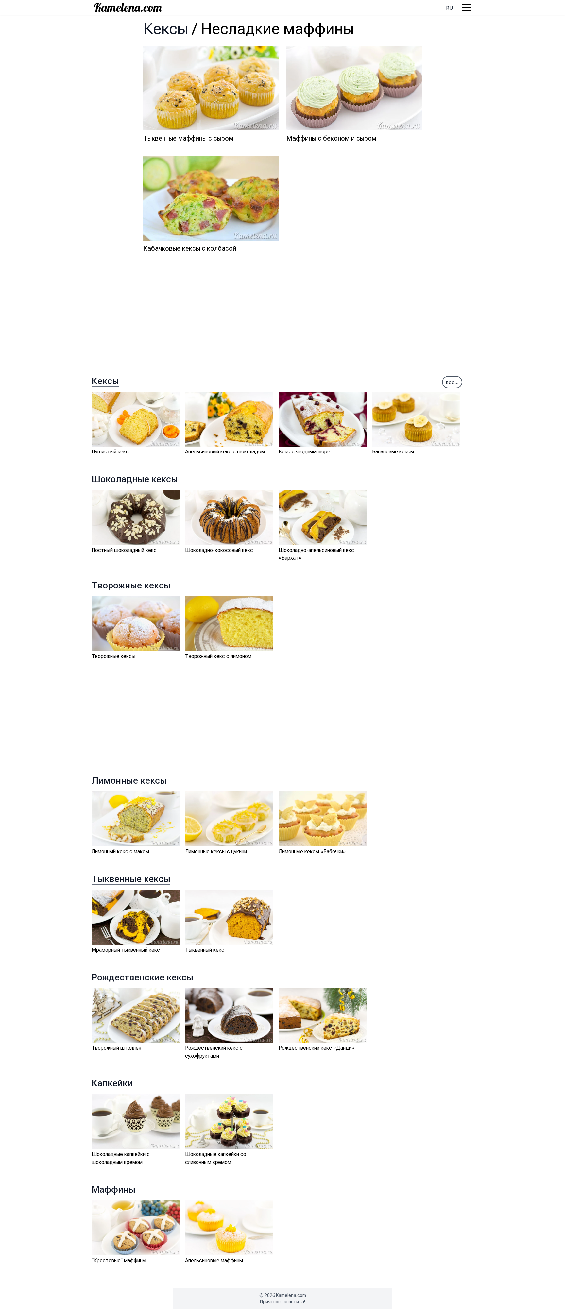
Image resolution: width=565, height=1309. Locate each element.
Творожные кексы (131, 585)
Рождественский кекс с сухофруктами (214, 1052)
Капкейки (112, 1083)
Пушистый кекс (110, 452)
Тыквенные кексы (131, 879)
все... (452, 382)
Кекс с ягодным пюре (304, 452)
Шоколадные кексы (135, 479)
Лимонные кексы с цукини (216, 851)
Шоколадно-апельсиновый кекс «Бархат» (316, 554)
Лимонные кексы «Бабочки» (312, 851)
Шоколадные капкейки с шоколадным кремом (121, 1158)
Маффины (113, 1189)
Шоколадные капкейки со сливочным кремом (215, 1158)
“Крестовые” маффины (119, 1260)
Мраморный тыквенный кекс (126, 950)
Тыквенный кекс (204, 950)
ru (449, 8)
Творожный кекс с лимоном (218, 656)
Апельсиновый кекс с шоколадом (225, 452)
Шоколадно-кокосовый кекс (219, 550)
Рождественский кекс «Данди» (316, 1048)
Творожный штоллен (116, 1048)
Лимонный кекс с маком (120, 851)
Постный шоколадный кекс (124, 550)
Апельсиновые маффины (214, 1260)
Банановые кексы (393, 452)
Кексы (165, 28)
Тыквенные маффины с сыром (188, 138)
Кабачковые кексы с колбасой (189, 248)
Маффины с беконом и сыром (331, 138)
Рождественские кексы (142, 977)
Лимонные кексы (129, 780)
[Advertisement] (282, 321)
